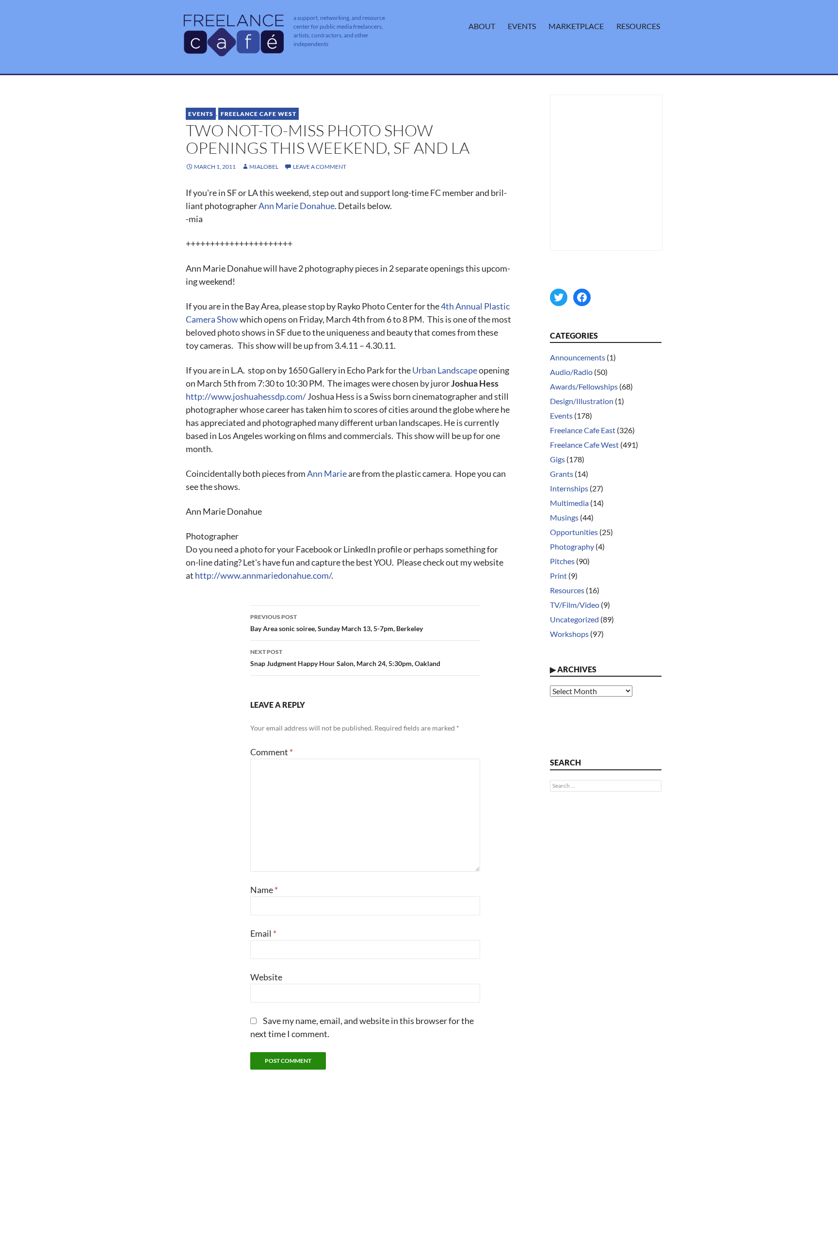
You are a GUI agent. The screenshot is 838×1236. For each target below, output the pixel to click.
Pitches (562, 561)
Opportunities (574, 532)
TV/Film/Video (574, 604)
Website (266, 977)
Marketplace (576, 26)
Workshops (569, 633)
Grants (561, 473)
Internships (569, 488)
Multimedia (569, 502)
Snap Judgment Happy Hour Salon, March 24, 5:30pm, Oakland (345, 657)
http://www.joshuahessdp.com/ (246, 396)
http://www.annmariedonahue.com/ (263, 575)
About (481, 26)
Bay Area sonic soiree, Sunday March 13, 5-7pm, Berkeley (336, 623)
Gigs (557, 459)
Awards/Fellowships (584, 386)
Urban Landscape (445, 370)
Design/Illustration (581, 401)
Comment (271, 752)
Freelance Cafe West (258, 113)
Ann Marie (327, 473)
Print (558, 575)
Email (263, 933)
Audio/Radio (571, 371)
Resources (638, 26)
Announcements (577, 357)
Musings (564, 517)
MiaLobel (263, 166)
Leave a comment (319, 166)
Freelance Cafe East (582, 430)
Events (522, 26)
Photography (572, 546)
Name (264, 889)
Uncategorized (574, 619)
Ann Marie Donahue (296, 205)
